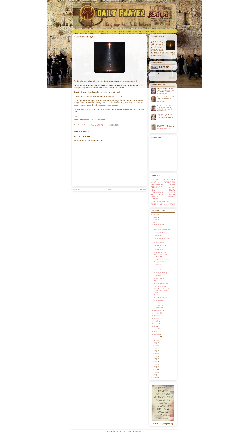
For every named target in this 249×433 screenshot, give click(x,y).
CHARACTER (168, 179)
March (156, 331)
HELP (153, 190)
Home (110, 189)
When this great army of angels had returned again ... (161, 290)
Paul (158, 106)
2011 (154, 369)
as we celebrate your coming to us (160, 248)
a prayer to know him (160, 278)
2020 (154, 345)
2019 (154, 348)
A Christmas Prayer (160, 245)
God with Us (157, 264)
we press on (157, 227)
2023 (154, 222)
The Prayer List (87, 120)
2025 (154, 217)
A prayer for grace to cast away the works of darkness (162, 274)
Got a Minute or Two (164, 128)
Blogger (139, 431)
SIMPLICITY (171, 196)
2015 (154, 359)
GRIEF (172, 185)
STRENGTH (156, 198)
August (156, 318)
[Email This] (110, 125)
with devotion (167, 100)
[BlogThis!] (112, 125)
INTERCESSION (157, 192)
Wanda (159, 125)
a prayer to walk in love (161, 283)
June (156, 323)
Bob (158, 97)
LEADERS (171, 192)
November (157, 310)
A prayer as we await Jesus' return (160, 255)
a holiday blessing (159, 242)
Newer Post (76, 189)
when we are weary (160, 286)
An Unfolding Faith (165, 92)
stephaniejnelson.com (164, 119)
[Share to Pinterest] (118, 125)
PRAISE (172, 195)
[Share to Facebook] (116, 125)
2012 (154, 367)
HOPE (172, 190)
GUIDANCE (156, 187)
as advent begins (159, 300)
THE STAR (157, 269)
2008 (154, 377)
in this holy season (159, 267)
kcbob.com (160, 101)
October (157, 313)
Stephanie (160, 114)
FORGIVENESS (169, 182)
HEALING (171, 187)
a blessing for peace (160, 303)
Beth (172, 88)
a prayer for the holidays (161, 259)
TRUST (160, 204)
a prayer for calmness (160, 297)
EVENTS (155, 182)
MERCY (153, 195)
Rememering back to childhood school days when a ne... (161, 233)
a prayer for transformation (162, 229)
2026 (154, 214)
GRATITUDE (157, 184)
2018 (154, 351)
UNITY (166, 204)
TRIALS (153, 204)
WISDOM (171, 204)
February (157, 334)
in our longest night (160, 252)
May (155, 326)
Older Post (143, 189)
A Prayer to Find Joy (160, 261)
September (158, 316)
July (155, 321)
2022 (154, 340)
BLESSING (155, 180)
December (157, 224)
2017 (154, 353)
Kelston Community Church (166, 106)
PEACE (163, 194)
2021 (154, 343)
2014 (154, 361)
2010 (154, 372)
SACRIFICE (154, 196)
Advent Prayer (158, 281)
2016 (154, 356)
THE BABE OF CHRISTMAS (158, 306)
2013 (154, 364)
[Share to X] (114, 125)
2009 (154, 375)
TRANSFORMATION (160, 201)
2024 (154, 219)
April (155, 329)
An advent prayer (159, 295)
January (157, 337)
